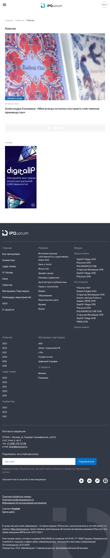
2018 (4, 366)
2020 (4, 357)
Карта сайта (8, 512)
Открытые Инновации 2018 (90, 269)
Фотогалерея (81, 282)
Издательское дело (48, 300)
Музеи (41, 309)
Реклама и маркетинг (49, 277)
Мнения (42, 373)
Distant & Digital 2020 (87, 291)
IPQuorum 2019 (84, 262)
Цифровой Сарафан (48, 361)
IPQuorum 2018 (84, 276)
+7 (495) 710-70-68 (16, 443)
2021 (4, 352)
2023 (4, 343)
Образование (45, 295)
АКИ (4, 303)
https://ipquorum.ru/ (20, 529)
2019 (4, 361)
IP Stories (7, 272)
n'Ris (40, 352)
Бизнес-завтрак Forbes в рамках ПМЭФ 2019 (89, 299)
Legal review (9, 266)
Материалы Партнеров (15, 291)
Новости (20, 20)
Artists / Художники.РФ (49, 348)
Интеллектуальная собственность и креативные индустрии (53, 256)
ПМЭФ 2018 (82, 321)
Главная (9, 20)
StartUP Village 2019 (86, 259)
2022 (4, 348)
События (7, 284)
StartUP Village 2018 (86, 273)
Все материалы (11, 254)
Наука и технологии (48, 286)
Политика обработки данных (16, 496)
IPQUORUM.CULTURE (87, 266)
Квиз (5, 278)
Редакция (43, 378)
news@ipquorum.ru (18, 446)
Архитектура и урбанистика (52, 282)
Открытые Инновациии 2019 (91, 294)
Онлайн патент (45, 357)
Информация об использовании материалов (24, 503)
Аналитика (8, 260)
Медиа (41, 291)
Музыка (42, 304)
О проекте (8, 309)
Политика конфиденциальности (18, 499)
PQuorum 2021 (83, 287)
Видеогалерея (81, 253)
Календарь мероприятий (16, 297)
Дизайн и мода (45, 273)
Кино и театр (45, 264)
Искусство (43, 268)
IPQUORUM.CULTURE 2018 (89, 311)
